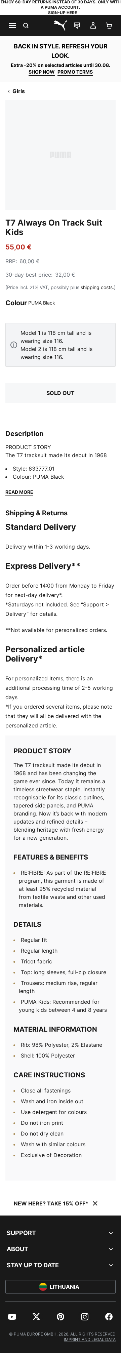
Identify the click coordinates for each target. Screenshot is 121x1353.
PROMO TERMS (75, 72)
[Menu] (12, 25)
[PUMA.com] (60, 25)
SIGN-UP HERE (62, 12)
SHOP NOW (42, 72)
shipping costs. (97, 287)
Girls (18, 91)
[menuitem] (12, 1316)
